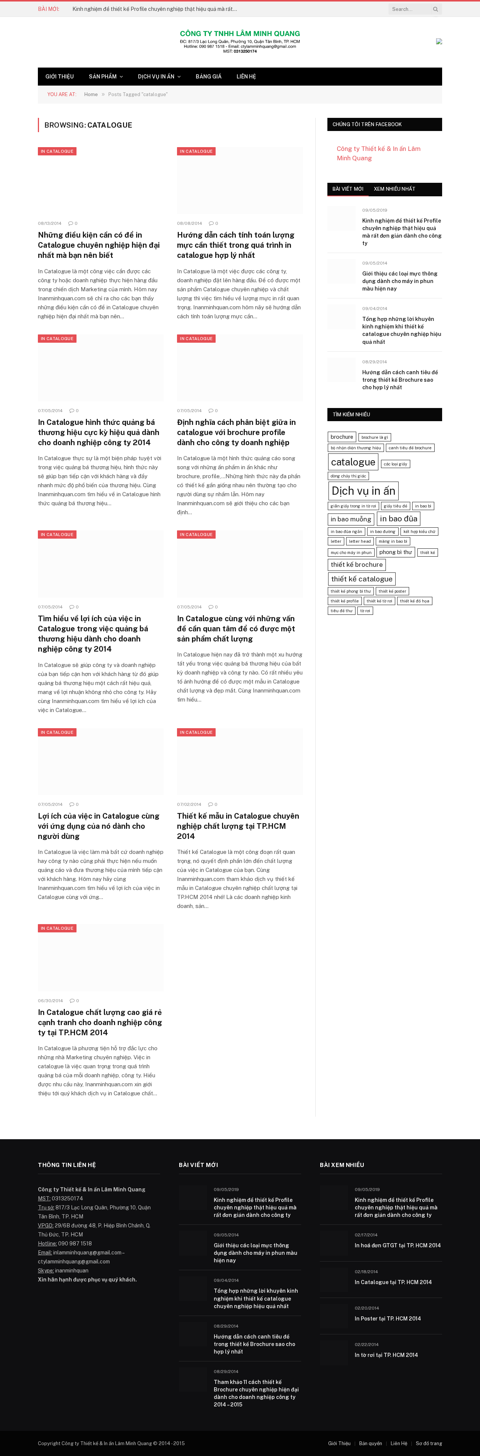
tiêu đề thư (341, 610)
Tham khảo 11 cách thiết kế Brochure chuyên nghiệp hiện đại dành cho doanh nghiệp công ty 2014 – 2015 (256, 1393)
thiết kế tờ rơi (379, 601)
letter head (360, 541)
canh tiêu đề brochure (410, 448)
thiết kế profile (345, 601)
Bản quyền (370, 1443)
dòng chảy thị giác (348, 476)
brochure (342, 437)
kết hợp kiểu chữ (419, 531)
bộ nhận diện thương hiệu (356, 448)
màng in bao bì (393, 541)
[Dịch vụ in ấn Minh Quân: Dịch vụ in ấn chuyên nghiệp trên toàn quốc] (239, 42)
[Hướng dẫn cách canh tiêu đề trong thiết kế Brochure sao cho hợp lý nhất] (341, 370)
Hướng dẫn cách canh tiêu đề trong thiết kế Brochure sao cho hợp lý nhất (400, 379)
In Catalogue (57, 151)
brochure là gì (375, 437)
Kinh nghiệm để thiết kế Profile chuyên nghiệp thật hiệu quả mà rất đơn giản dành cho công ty (156, 9)
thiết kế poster (392, 591)
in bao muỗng (351, 519)
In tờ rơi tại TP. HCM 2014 (386, 1355)
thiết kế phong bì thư (351, 591)
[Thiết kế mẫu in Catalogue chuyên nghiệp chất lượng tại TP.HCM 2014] (240, 761)
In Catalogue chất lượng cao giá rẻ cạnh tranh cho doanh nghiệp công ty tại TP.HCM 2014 (100, 1022)
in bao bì (423, 506)
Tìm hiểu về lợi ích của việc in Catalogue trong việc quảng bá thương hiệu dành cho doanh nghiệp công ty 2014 (93, 634)
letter (336, 541)
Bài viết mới (348, 189)
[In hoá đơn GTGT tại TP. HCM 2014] (334, 1243)
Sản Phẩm (103, 77)
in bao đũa (398, 518)
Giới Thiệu (59, 77)
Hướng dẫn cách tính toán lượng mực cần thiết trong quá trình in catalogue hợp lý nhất (235, 245)
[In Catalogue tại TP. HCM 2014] (334, 1280)
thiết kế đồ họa (414, 601)
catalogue (353, 462)
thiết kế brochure (357, 564)
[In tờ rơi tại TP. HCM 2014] (334, 1352)
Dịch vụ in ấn (156, 77)
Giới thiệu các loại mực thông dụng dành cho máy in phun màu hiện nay (400, 281)
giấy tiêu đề (395, 506)
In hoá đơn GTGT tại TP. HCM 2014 (398, 1245)
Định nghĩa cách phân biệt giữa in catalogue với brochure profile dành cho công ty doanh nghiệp (236, 432)
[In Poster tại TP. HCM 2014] (334, 1316)
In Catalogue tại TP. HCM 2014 (393, 1282)
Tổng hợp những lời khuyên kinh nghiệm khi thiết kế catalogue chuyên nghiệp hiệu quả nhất (401, 330)
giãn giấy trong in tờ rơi (353, 506)
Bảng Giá (209, 77)
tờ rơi (365, 610)
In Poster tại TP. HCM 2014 (388, 1319)
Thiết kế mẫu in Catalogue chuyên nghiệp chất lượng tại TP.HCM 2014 (238, 826)
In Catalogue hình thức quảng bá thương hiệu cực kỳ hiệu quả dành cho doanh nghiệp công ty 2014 (98, 432)
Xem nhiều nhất (395, 189)
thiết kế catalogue (362, 579)
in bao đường (383, 531)
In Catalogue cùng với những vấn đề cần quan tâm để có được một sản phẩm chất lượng (236, 628)
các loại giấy (395, 464)
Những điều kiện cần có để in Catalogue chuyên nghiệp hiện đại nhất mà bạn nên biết (99, 245)
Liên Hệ (246, 77)
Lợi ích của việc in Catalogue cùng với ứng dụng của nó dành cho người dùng (98, 826)
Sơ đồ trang (429, 1443)
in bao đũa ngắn (346, 531)
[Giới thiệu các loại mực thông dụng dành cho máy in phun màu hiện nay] (341, 271)
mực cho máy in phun (351, 552)
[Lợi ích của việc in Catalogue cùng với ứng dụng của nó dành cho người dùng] (101, 761)
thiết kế (427, 552)
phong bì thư (396, 552)
